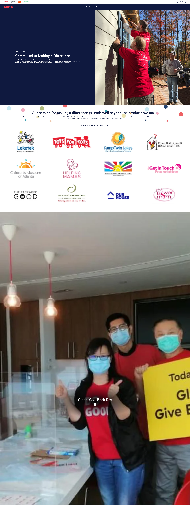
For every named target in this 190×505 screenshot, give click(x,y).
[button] (85, 7)
